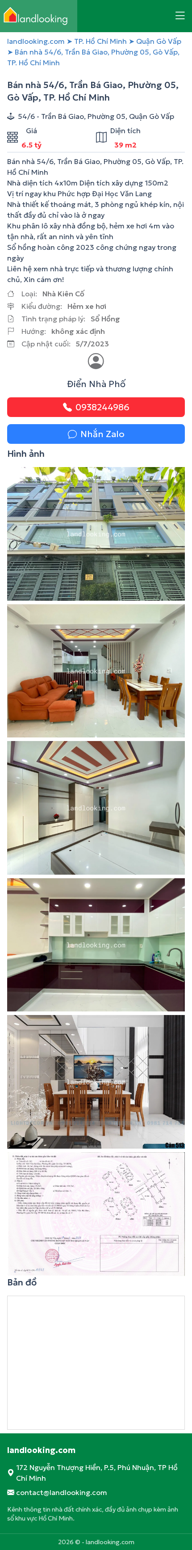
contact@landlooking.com (61, 1492)
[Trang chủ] (39, 16)
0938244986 (102, 407)
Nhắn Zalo (102, 434)
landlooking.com (36, 41)
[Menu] (180, 16)
